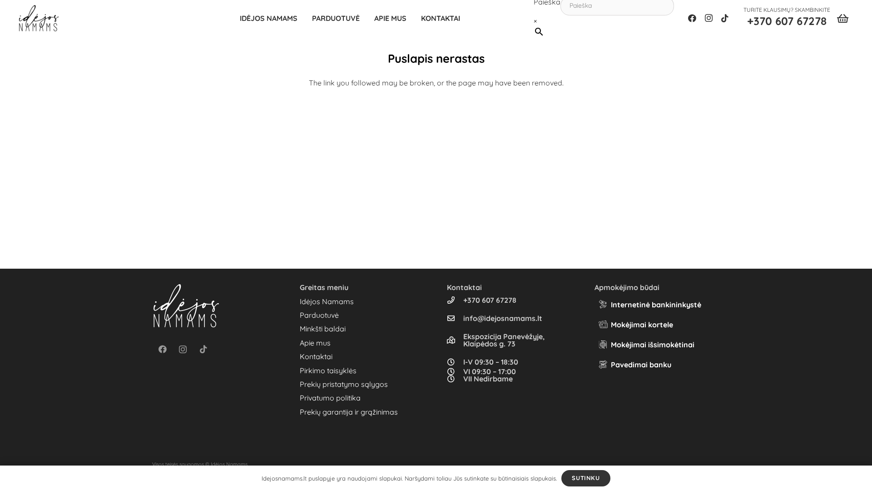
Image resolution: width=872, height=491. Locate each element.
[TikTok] (725, 18)
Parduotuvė (319, 315)
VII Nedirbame (488, 378)
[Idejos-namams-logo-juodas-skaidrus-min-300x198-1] (38, 18)
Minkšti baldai (323, 328)
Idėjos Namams (327, 301)
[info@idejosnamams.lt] (455, 318)
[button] (364, 18)
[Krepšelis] (843, 18)
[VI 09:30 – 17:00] (455, 371)
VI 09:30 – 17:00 (489, 371)
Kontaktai (316, 356)
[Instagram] (708, 18)
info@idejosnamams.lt (502, 318)
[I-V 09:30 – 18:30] (455, 362)
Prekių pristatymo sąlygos (344, 384)
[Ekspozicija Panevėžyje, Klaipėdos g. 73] (455, 340)
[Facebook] (692, 18)
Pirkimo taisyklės (328, 370)
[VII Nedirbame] (455, 378)
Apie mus (315, 342)
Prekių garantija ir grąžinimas (349, 411)
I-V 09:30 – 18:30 (490, 361)
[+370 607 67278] (455, 300)
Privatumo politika (330, 397)
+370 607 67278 (489, 300)
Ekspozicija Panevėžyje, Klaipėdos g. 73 (504, 340)
